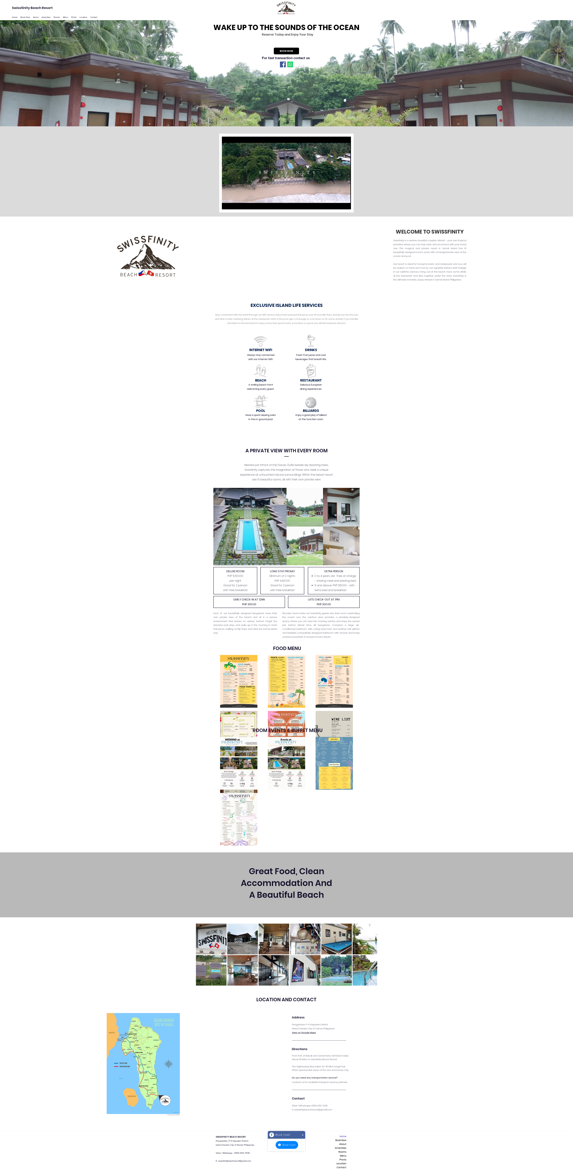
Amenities (340, 1148)
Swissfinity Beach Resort (32, 8)
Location (341, 1163)
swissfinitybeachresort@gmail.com (313, 1109)
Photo (342, 1159)
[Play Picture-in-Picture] (342, 205)
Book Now (340, 1140)
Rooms (342, 1152)
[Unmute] (231, 205)
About (342, 1144)
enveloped (177, 1115)
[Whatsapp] (290, 64)
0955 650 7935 (319, 1105)
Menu (343, 1155)
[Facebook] (283, 64)
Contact (341, 1167)
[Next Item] (354, 526)
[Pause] (226, 205)
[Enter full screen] (347, 205)
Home (343, 1136)
